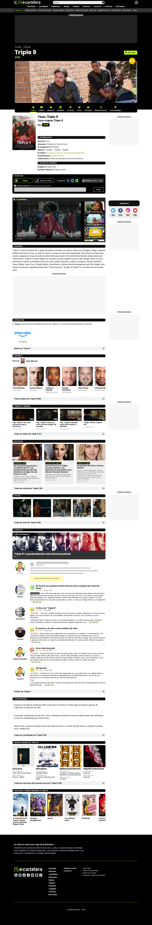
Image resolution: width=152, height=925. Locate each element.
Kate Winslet (19, 388)
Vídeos (76, 6)
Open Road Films (57, 155)
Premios (87, 6)
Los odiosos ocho (70, 819)
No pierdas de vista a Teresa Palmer (90, 466)
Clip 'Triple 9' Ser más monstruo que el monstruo (21, 424)
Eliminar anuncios (77, 15)
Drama (65, 149)
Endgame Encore (104, 10)
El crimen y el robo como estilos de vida (56, 628)
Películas (55, 6)
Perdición (86, 818)
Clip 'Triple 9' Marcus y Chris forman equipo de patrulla (46, 424)
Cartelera (43, 6)
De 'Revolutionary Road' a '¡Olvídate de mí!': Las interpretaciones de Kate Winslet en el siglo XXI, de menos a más (25, 470)
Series (66, 6)
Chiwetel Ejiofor (102, 388)
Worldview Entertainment (74, 152)
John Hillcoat (32, 361)
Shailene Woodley (81, 10)
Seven (50, 818)
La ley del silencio (103, 819)
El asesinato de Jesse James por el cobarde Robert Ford (20, 821)
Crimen (57, 149)
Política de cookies (89, 873)
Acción (49, 149)
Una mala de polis (45, 648)
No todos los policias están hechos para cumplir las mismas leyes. (67, 587)
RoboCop (93, 10)
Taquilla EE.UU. (137, 10)
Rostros (97, 6)
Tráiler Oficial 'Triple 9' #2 (93, 423)
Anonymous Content (55, 152)
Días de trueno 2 (31, 10)
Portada (18, 47)
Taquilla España (58, 10)
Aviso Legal (87, 868)
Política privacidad (90, 870)
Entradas (120, 6)
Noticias (31, 6)
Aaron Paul (83, 388)
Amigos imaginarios (35, 819)
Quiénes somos (70, 868)
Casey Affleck (35, 388)
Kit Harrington (116, 10)
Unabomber (69, 10)
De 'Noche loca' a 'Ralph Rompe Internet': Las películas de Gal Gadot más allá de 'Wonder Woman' (58, 468)
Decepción (41, 668)
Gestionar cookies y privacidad (94, 875)
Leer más (38, 602)
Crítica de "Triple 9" (46, 608)
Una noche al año (44, 10)
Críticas (108, 6)
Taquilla (52, 888)
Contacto (68, 871)
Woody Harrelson (66, 389)
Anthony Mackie (49, 389)
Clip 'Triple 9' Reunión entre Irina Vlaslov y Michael (69, 424)
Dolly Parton (127, 10)
